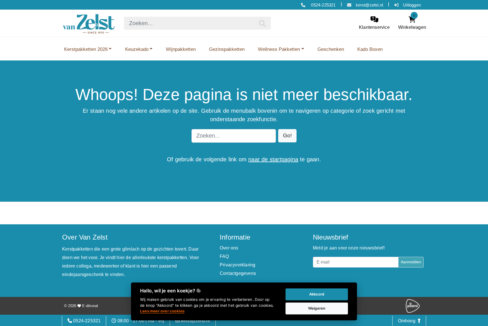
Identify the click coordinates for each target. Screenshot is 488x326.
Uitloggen (412, 5)
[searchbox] (197, 23)
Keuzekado (137, 49)
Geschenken (330, 49)
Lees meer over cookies (162, 311)
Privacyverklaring (237, 264)
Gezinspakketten (227, 49)
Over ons (229, 247)
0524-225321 (323, 5)
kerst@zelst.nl (369, 5)
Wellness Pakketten (279, 49)
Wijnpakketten (181, 49)
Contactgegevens (238, 273)
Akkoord (316, 294)
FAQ (224, 256)
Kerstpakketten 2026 (86, 49)
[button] (287, 135)
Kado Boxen (370, 49)
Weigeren (317, 308)
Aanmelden (411, 262)
